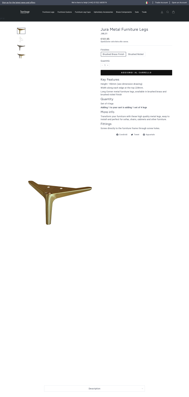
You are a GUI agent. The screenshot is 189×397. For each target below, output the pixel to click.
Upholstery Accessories (103, 12)
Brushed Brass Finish (113, 54)
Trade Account (161, 2)
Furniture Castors (65, 12)
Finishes (105, 49)
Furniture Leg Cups (83, 12)
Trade (144, 12)
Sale (137, 12)
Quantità (105, 61)
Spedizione (105, 41)
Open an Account (179, 2)
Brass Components (124, 12)
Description (94, 388)
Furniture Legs (48, 12)
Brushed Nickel (136, 54)
